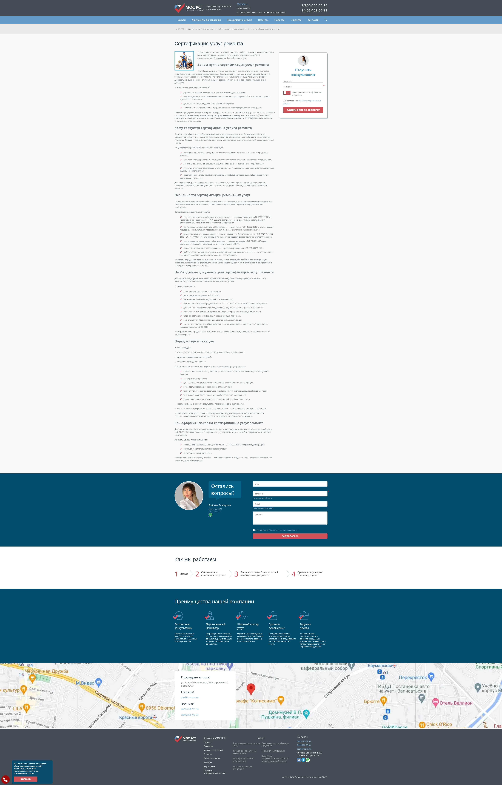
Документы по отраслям (206, 19)
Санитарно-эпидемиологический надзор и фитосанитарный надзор (275, 758)
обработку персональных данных (283, 530)
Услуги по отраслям (213, 750)
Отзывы (208, 754)
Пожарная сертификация (273, 751)
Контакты (313, 19)
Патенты (263, 19)
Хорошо (26, 779)
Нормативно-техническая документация (244, 752)
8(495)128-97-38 (314, 10)
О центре (296, 19)
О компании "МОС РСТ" (215, 738)
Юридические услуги (239, 19)
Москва (241, 3)
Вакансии (208, 746)
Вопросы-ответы (212, 758)
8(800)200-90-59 (314, 5)
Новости (279, 19)
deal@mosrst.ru (244, 8)
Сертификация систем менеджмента (243, 759)
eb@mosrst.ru (215, 511)
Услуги (182, 19)
